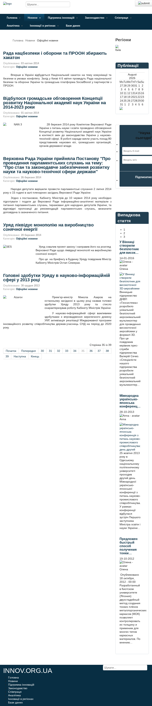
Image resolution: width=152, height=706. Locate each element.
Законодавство (95, 17)
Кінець (35, 356)
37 (99, 350)
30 (42, 350)
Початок (11, 350)
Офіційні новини (27, 66)
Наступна (20, 356)
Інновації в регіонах (43, 25)
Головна (12, 17)
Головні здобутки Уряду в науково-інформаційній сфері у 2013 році (56, 277)
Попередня (28, 350)
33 (66, 350)
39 (7, 356)
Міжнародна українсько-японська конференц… (130, 401)
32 (58, 350)
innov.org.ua (27, 670)
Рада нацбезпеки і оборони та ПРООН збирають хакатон (55, 55)
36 (91, 350)
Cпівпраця (122, 17)
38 (107, 350)
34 (74, 350)
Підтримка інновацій (61, 17)
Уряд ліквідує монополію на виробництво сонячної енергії (48, 227)
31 (50, 350)
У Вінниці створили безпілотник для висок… (129, 247)
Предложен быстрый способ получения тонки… (129, 546)
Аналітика (13, 25)
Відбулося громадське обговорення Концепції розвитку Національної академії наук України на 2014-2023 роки (54, 103)
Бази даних (73, 25)
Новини (33, 17)
